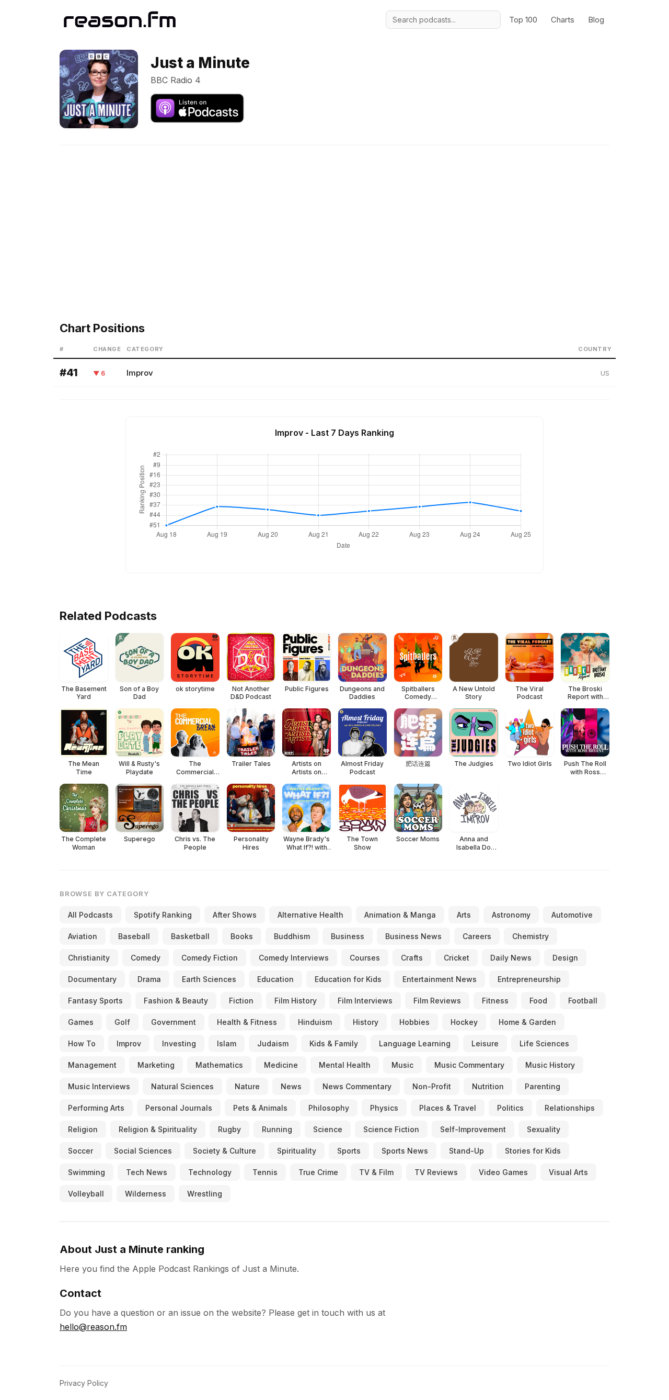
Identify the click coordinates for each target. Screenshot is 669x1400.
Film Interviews (365, 1000)
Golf (122, 1022)
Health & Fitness (247, 1022)
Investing (179, 1043)
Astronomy (511, 914)
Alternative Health (310, 914)
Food (538, 1000)
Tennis (265, 1172)
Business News (413, 936)
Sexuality (543, 1129)
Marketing (156, 1064)
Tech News (146, 1172)
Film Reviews (437, 1000)
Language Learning (415, 1043)
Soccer (80, 1150)
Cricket (456, 957)
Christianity (89, 957)
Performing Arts (96, 1107)
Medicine (281, 1064)
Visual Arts (568, 1172)
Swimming (86, 1172)
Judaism (273, 1043)
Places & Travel (447, 1107)
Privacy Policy (84, 1383)
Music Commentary (469, 1064)
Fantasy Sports (95, 1000)
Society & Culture (224, 1150)
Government (173, 1022)
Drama (149, 979)
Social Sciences (143, 1150)
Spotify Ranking (163, 914)
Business (347, 936)
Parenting (542, 1086)
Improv (139, 373)
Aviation (82, 936)
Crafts (412, 957)
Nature (247, 1086)
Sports (349, 1150)
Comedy (145, 957)
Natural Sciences (182, 1086)
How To (82, 1043)
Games (81, 1022)
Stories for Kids (533, 1150)
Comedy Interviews (294, 957)
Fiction (241, 1000)
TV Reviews (436, 1172)
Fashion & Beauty (176, 1000)
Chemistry (530, 936)
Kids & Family (333, 1043)
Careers (477, 936)
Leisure (485, 1043)
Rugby (229, 1129)
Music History (550, 1064)
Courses (365, 957)
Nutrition (488, 1086)
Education (275, 979)
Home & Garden (527, 1022)
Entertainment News (439, 979)
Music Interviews (99, 1086)
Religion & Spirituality (158, 1129)
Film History (295, 1000)
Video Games (503, 1172)
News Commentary (356, 1086)
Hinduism (315, 1022)
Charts (562, 20)
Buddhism (292, 936)
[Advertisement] (334, 218)
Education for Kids (348, 979)
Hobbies (414, 1022)
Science (327, 1129)
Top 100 (523, 20)
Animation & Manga (400, 914)
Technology (210, 1172)
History (365, 1022)
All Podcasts (90, 914)
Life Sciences (544, 1043)
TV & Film (376, 1172)
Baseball (134, 936)
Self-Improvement (473, 1129)
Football (582, 1000)
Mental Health (345, 1064)
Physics (384, 1107)
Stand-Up (466, 1150)
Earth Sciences (209, 979)
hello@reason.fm (93, 1327)
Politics (510, 1107)
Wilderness (145, 1193)
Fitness (495, 1000)
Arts (464, 914)
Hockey (464, 1022)
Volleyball (86, 1193)
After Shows (235, 914)
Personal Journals (178, 1107)
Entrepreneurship (529, 979)
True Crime (318, 1172)
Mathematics (219, 1064)
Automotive (572, 914)
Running (277, 1129)
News (291, 1086)
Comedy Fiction (209, 957)
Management (92, 1064)
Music (402, 1064)
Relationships (570, 1107)
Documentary (92, 979)
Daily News (511, 957)
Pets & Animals (260, 1107)
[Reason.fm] (120, 19)
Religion (83, 1129)
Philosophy (328, 1107)
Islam (226, 1043)
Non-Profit (431, 1086)
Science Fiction (391, 1129)
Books (241, 936)
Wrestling (204, 1193)
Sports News (405, 1150)
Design (565, 957)
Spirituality (296, 1150)
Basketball (190, 936)
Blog (596, 20)
